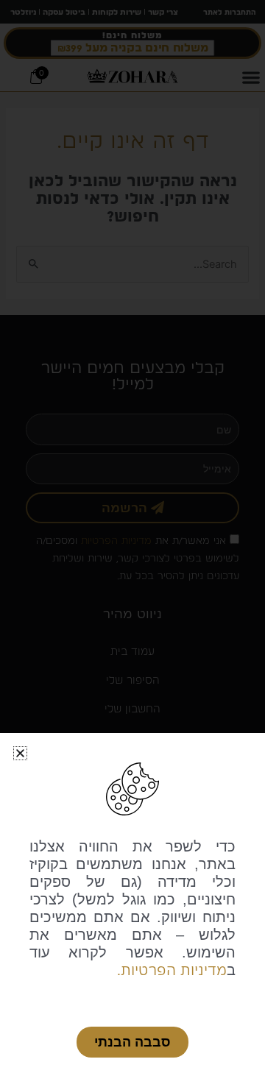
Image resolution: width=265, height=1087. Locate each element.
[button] (20, 753)
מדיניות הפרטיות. (172, 970)
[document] (132, 543)
